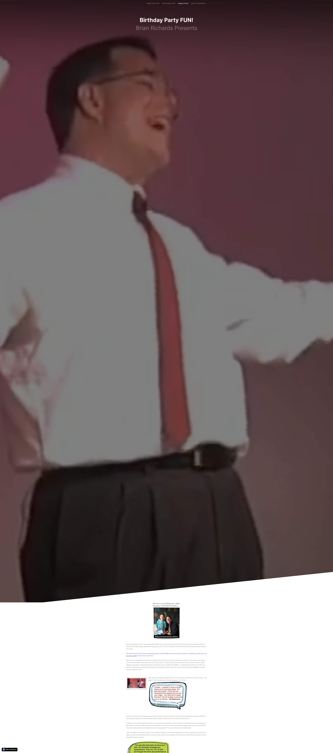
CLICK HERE (182, 680)
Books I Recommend (198, 3)
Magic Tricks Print (153, 3)
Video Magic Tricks (168, 3)
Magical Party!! (183, 3)
